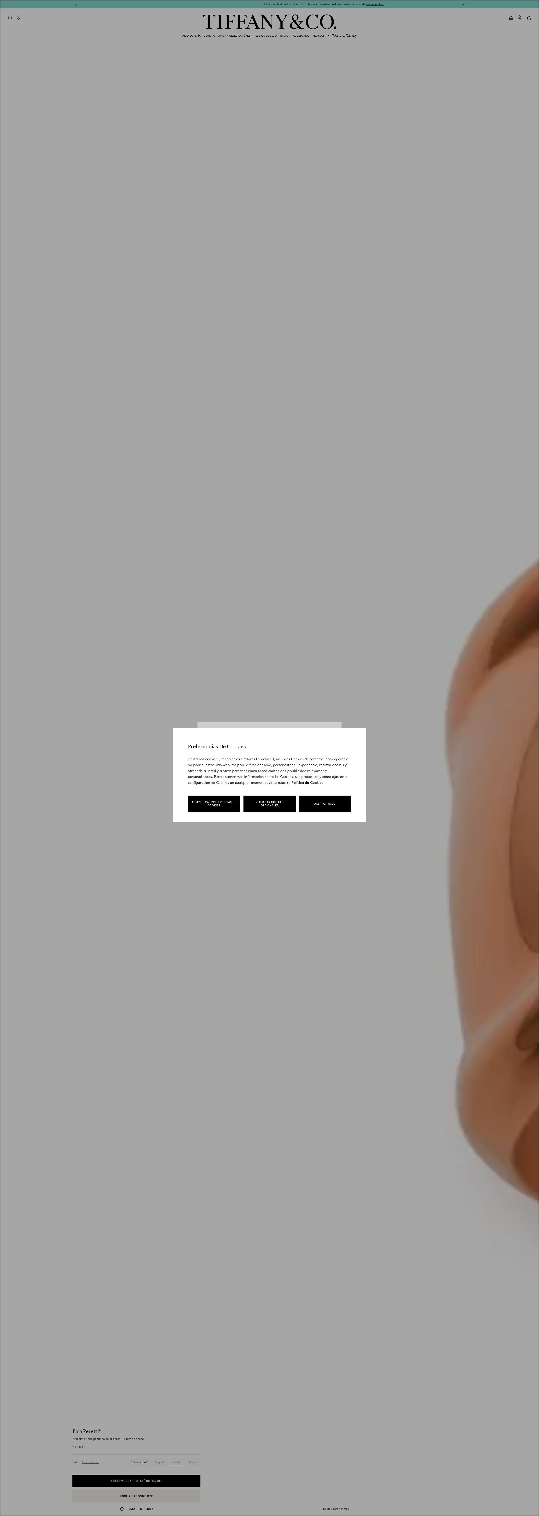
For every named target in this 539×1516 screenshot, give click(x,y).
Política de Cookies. (307, 782)
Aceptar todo (325, 803)
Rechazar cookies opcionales (270, 804)
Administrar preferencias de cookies (214, 804)
